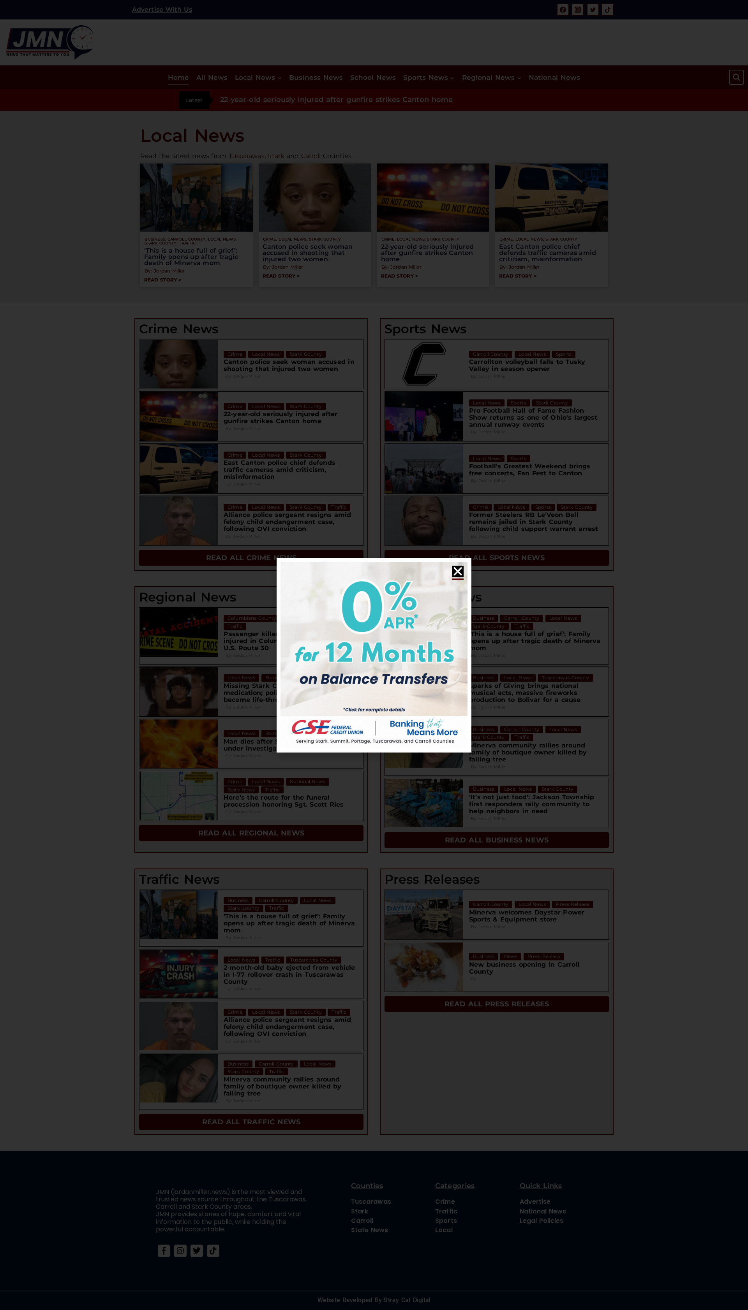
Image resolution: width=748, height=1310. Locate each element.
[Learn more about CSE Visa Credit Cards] (374, 655)
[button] (458, 571)
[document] (374, 655)
